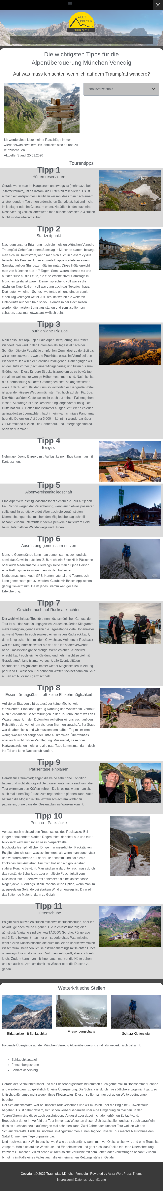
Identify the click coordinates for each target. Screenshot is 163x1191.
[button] (70, 3)
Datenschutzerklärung (90, 1179)
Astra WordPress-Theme (125, 1173)
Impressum (65, 1179)
